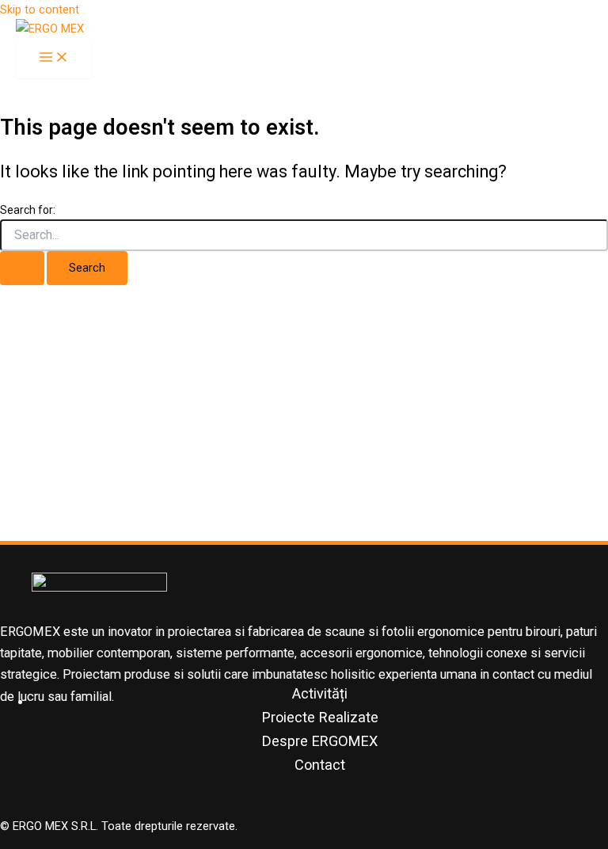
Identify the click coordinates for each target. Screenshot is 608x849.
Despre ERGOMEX (320, 741)
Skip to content (39, 9)
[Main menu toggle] (54, 58)
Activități (320, 693)
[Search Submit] (22, 268)
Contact (319, 764)
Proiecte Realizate (320, 717)
